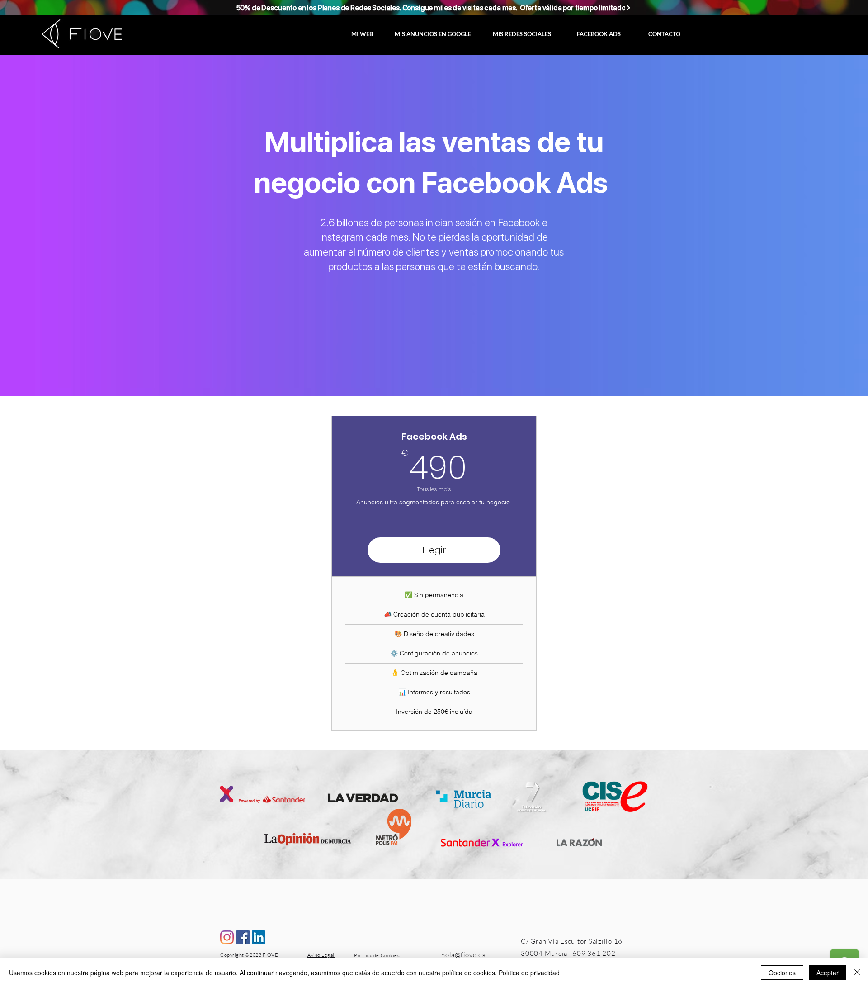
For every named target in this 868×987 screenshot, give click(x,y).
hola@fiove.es (463, 954)
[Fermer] (857, 972)
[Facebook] (243, 937)
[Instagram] (227, 937)
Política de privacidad (529, 972)
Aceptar (827, 972)
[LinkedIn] (258, 937)
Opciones (782, 972)
